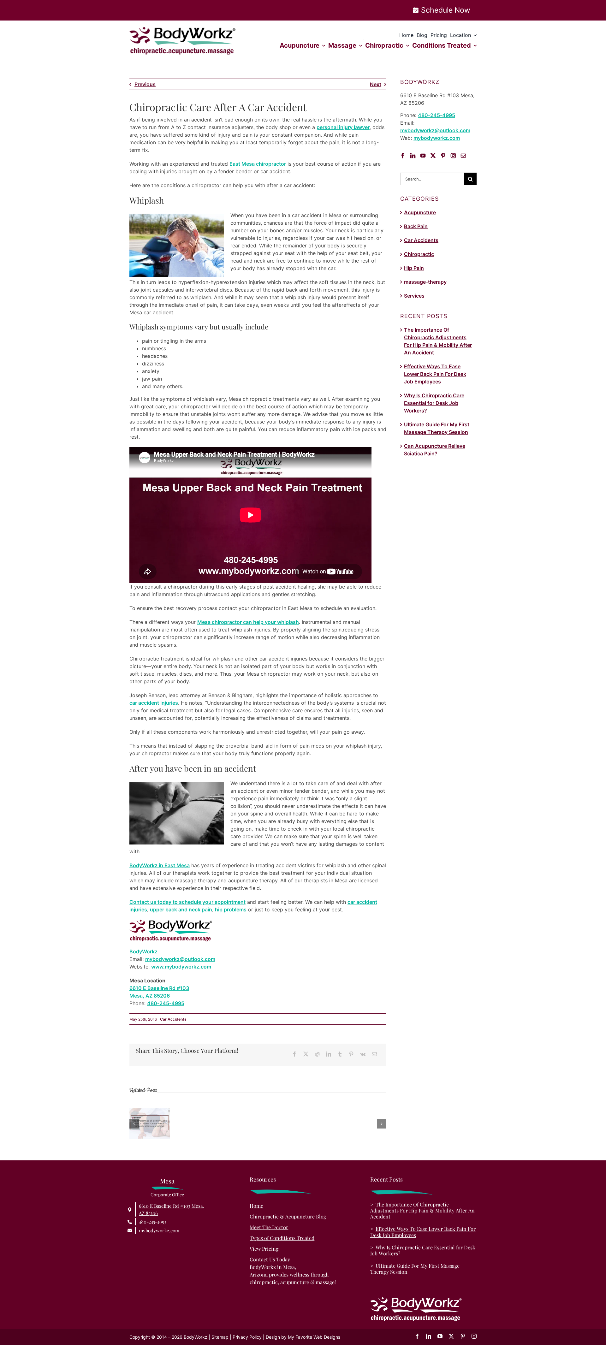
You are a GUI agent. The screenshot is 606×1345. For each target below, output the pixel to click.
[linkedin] (428, 1336)
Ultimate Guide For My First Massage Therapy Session (415, 1268)
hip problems (231, 909)
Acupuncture (420, 212)
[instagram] (474, 1336)
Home (256, 1205)
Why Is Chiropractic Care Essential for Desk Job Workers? (434, 403)
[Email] (374, 1054)
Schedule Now (445, 10)
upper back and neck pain (181, 909)
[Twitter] (433, 155)
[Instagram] (453, 155)
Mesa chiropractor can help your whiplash (248, 622)
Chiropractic (419, 254)
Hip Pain (414, 268)
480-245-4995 (165, 1003)
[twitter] (451, 1336)
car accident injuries (153, 703)
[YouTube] (422, 155)
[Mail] (463, 155)
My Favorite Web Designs (314, 1337)
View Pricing (264, 1248)
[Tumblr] (340, 1054)
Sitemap (220, 1337)
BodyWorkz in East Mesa (159, 865)
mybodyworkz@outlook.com (180, 959)
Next (375, 84)
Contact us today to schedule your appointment (187, 902)
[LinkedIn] (328, 1054)
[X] (306, 1054)
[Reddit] (317, 1054)
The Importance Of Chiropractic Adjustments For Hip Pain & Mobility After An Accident (422, 1210)
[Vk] (363, 1054)
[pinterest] (462, 1336)
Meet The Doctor (269, 1227)
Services (414, 296)
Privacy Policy (247, 1337)
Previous (145, 84)
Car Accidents (173, 1019)
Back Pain (416, 226)
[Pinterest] (351, 1054)
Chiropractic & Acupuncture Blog (288, 1216)
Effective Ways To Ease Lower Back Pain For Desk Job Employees (435, 374)
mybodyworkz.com (436, 138)
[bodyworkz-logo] (182, 29)
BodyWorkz (143, 951)
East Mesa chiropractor (257, 164)
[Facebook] (294, 1054)
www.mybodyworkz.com (181, 966)
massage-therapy (425, 282)
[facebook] (417, 1336)
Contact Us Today (270, 1259)
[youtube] (440, 1336)
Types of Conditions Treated (282, 1238)
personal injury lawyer (343, 127)
